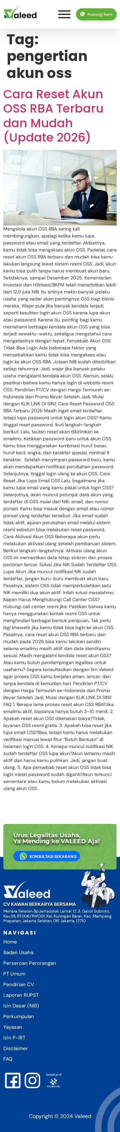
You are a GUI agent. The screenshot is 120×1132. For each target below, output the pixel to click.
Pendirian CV (18, 984)
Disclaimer (15, 1048)
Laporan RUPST (21, 995)
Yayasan (12, 1027)
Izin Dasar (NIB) (21, 1005)
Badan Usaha (18, 952)
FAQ (8, 1059)
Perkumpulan (18, 1016)
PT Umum (14, 973)
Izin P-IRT (14, 1037)
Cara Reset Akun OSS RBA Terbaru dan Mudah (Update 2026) (53, 116)
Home (10, 942)
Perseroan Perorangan (29, 963)
